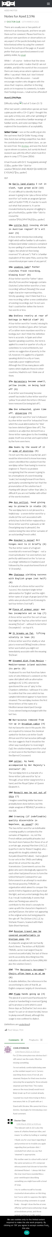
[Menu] (48, 3)
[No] (48, 1226)
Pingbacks (35, 1040)
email (23, 55)
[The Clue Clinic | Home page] (10, 3)
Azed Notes (10, 10)
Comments (15, 1040)
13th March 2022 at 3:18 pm (27, 1052)
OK (26, 1232)
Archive (25, 146)
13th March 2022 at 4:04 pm (28, 1124)
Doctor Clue (13, 22)
